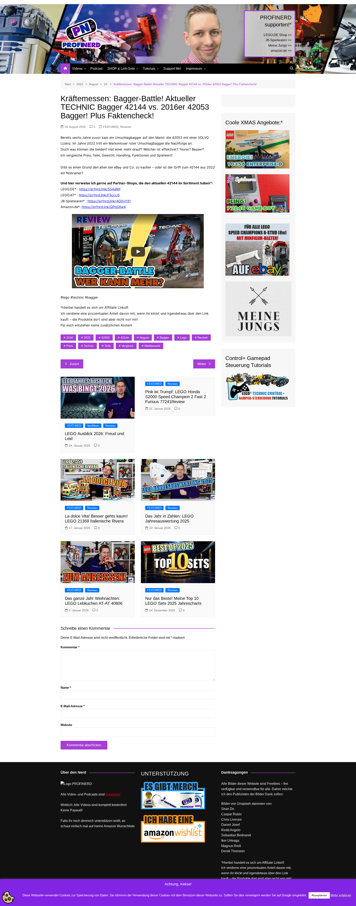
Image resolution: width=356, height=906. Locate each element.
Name (66, 687)
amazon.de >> (281, 50)
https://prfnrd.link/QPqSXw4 (104, 207)
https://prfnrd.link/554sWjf (100, 189)
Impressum (194, 68)
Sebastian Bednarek (236, 835)
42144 (125, 337)
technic (89, 345)
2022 (87, 337)
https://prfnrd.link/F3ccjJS (99, 195)
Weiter (201, 364)
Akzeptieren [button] (319, 895)
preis (69, 345)
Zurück (74, 364)
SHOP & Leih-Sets (121, 68)
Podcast (96, 68)
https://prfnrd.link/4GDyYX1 (109, 201)
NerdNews (93, 425)
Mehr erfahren (341, 895)
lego (183, 337)
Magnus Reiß (231, 846)
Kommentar (70, 647)
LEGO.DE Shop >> (278, 35)
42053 (105, 337)
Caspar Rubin (231, 814)
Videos (77, 68)
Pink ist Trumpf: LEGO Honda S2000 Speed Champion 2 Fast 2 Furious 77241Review (175, 396)
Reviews (125, 126)
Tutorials (149, 68)
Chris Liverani (231, 819)
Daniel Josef (230, 824)
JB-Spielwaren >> (278, 40)
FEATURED (110, 126)
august (144, 337)
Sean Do (227, 809)
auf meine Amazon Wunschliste (112, 826)
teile (108, 345)
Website (66, 725)
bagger (164, 337)
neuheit (203, 337)
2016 (69, 337)
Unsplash (244, 803)
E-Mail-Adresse (73, 706)
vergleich (128, 345)
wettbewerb (152, 345)
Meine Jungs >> (280, 45)
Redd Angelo (230, 830)
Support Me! (172, 68)
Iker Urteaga (230, 840)
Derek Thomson (233, 851)
